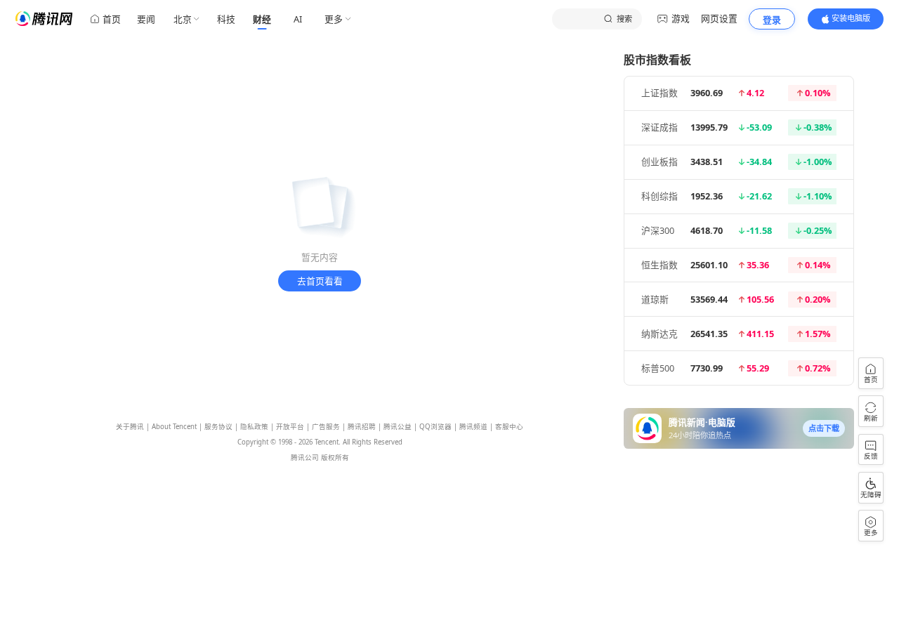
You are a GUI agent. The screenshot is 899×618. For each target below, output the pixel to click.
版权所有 (335, 457)
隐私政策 (254, 426)
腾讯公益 (397, 426)
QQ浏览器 (435, 426)
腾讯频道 (473, 426)
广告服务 (326, 426)
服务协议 (218, 426)
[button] (824, 428)
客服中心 (509, 426)
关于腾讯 (130, 426)
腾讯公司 (305, 457)
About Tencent (174, 426)
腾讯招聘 (362, 426)
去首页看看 (320, 281)
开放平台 (290, 426)
